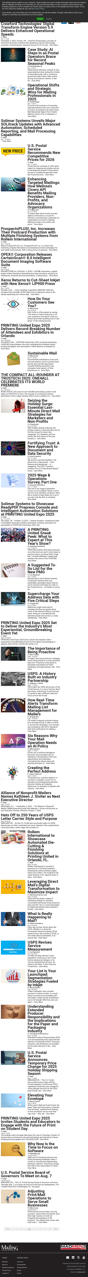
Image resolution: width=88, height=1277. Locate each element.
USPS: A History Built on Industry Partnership (42, 677)
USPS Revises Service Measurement (40, 946)
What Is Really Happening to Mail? (40, 917)
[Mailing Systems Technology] (10, 1248)
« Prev (8, 1229)
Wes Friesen (34, 655)
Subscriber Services (22, 1258)
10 (50, 1229)
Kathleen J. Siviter (36, 683)
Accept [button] (40, 19)
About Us (5, 1264)
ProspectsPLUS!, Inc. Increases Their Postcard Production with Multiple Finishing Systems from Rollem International (29, 233)
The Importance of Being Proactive (44, 650)
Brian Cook (43, 895)
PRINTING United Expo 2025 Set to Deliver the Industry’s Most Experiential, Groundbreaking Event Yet (29, 628)
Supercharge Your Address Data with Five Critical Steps (43, 597)
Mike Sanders (35, 749)
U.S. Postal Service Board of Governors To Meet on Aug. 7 (26, 1174)
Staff (5, 37)
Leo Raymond (35, 575)
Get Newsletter (21, 1264)
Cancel (19, 1273)
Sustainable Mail (42, 353)
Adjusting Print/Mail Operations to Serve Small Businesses (39, 1198)
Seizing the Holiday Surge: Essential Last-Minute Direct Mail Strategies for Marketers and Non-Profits (44, 411)
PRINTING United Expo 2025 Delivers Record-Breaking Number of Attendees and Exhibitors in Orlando (30, 330)
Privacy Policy (39, 8)
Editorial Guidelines (8, 1267)
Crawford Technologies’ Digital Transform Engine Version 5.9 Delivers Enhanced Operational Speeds (27, 29)
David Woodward (36, 66)
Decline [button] (49, 19)
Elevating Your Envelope (40, 1097)
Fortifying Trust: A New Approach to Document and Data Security (44, 448)
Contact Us (5, 1273)
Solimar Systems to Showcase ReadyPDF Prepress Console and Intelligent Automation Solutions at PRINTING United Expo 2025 (29, 509)
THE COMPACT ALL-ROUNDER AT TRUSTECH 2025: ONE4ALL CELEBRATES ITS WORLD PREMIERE (30, 380)
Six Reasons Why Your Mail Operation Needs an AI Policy (42, 740)
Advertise (5, 1262)
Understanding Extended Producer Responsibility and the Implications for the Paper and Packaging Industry (44, 1018)
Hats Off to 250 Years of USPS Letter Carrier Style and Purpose (29, 817)
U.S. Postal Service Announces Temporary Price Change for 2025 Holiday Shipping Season (42, 1063)
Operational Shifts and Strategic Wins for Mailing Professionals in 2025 (43, 92)
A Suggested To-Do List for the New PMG (42, 568)
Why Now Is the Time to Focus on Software (43, 1147)
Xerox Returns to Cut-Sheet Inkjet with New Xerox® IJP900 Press (30, 282)
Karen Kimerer (35, 988)
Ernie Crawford (35, 456)
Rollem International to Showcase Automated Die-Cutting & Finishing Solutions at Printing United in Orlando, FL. (43, 846)
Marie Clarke (35, 1101)
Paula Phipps (35, 102)
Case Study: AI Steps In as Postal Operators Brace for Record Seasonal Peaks (43, 56)
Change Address (22, 1267)
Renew (19, 1270)
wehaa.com (81, 1272)
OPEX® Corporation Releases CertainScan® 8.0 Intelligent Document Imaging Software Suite (26, 259)
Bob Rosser (34, 895)
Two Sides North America (39, 1034)
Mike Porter (34, 308)
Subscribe (20, 1262)
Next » (56, 1229)
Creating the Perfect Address (42, 770)
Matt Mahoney (35, 1154)
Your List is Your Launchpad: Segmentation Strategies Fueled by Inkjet (43, 978)
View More (53, 45)
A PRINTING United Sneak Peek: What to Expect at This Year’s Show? (40, 536)
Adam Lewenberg (36, 923)
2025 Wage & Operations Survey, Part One (42, 478)
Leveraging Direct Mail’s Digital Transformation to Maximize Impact (44, 886)
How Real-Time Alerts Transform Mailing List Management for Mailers (43, 707)
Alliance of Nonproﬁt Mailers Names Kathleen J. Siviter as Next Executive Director (30, 796)
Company (4, 1258)
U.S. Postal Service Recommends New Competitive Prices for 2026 (44, 152)
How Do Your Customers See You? (41, 302)
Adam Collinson (35, 774)
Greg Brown (34, 210)
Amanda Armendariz (37, 485)
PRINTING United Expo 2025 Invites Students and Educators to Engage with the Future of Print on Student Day (30, 1123)
